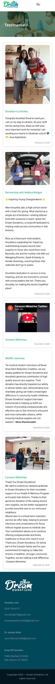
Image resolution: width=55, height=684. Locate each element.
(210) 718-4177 (12, 608)
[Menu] (38, 4)
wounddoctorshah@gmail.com (20, 638)
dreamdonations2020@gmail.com (21, 620)
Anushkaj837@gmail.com (17, 614)
